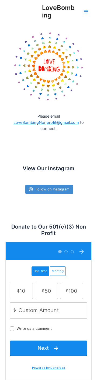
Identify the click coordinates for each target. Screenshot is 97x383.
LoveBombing (58, 11)
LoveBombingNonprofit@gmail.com (46, 122)
